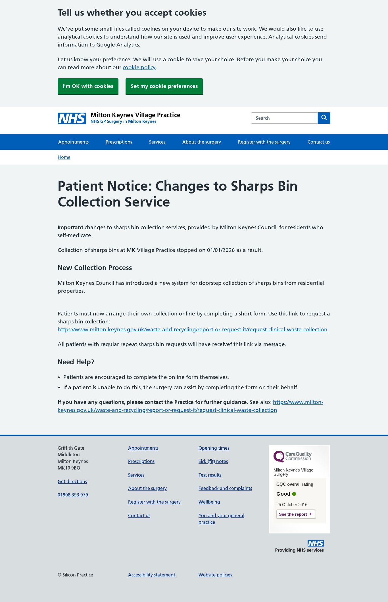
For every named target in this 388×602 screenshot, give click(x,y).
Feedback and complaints (225, 488)
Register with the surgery (264, 142)
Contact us (319, 142)
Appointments (73, 142)
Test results (210, 475)
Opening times (214, 448)
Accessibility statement (151, 575)
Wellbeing (209, 502)
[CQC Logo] (293, 461)
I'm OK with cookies (88, 86)
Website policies (215, 575)
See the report (293, 514)
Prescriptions (119, 142)
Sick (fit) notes (213, 461)
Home (64, 157)
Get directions (72, 481)
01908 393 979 (73, 495)
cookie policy (139, 67)
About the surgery (201, 142)
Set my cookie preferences (164, 86)
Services (157, 142)
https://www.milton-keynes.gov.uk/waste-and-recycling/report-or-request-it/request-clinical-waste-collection (192, 329)
